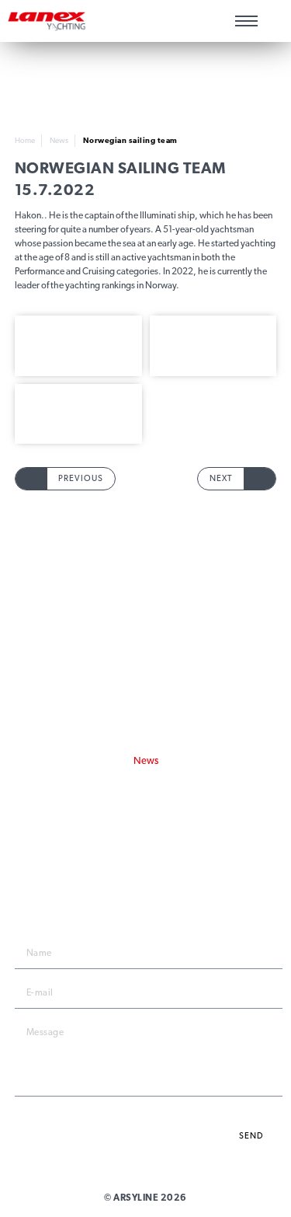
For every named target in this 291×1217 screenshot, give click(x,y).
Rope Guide (145, 620)
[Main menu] (246, 21)
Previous (80, 478)
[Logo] (46, 21)
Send (251, 1136)
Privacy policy (146, 700)
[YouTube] (171, 842)
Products (146, 602)
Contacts (146, 673)
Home (25, 140)
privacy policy (240, 1110)
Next (221, 478)
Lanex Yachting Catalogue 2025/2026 (146, 778)
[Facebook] (118, 842)
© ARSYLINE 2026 (145, 1197)
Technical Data (146, 637)
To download (145, 655)
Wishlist (273, 21)
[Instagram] (145, 842)
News (59, 140)
